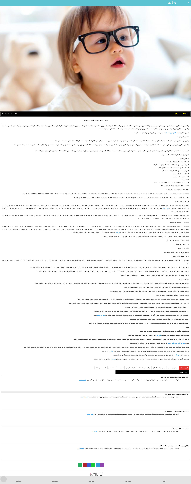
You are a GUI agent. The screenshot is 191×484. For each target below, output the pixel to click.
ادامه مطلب (82, 380)
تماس (112, 351)
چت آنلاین (18, 481)
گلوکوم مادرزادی (130, 368)
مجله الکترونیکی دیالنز (173, 133)
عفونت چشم (101, 315)
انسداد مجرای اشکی (101, 368)
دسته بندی (128, 481)
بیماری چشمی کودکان (159, 368)
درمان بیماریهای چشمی (143, 368)
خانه (164, 481)
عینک (118, 232)
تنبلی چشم (165, 209)
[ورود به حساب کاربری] (2, 3)
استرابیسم (120, 368)
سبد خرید (91, 481)
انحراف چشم (112, 368)
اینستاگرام (55, 481)
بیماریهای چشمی (172, 368)
